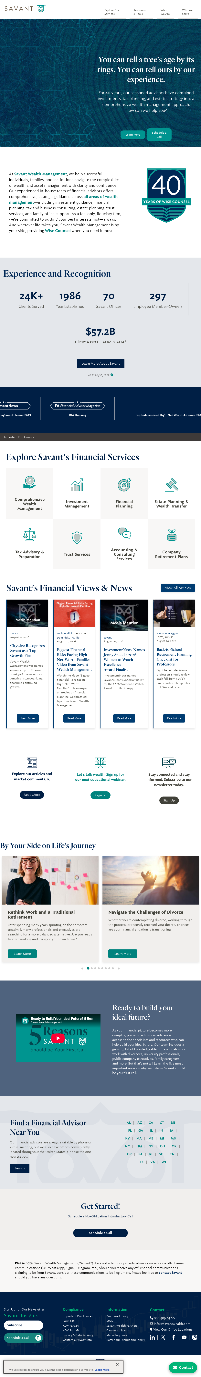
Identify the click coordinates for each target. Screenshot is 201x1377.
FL (130, 1130)
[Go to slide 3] (95, 968)
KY (128, 1138)
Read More (28, 718)
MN (174, 1138)
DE (173, 1123)
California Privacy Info (77, 1340)
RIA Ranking (46, 415)
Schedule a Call (159, 135)
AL (129, 1123)
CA (151, 1123)
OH (163, 1146)
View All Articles (178, 588)
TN (172, 1154)
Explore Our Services (111, 12)
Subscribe (14, 1325)
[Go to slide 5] (102, 968)
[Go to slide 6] (106, 968)
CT (162, 1123)
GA (141, 1130)
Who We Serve (187, 12)
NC (128, 1146)
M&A (109, 1321)
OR (129, 1154)
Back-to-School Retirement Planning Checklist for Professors (174, 657)
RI (151, 1154)
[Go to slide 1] (88, 968)
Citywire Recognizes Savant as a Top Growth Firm (27, 650)
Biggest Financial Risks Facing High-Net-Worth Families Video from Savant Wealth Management (74, 659)
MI (162, 1138)
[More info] (112, 375)
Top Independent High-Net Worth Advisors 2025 (127, 415)
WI (164, 1162)
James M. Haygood (168, 633)
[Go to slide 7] (109, 968)
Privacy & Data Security (78, 1335)
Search (20, 1168)
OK (174, 1146)
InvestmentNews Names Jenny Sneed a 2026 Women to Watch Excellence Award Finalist (124, 659)
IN (161, 1130)
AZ (140, 1123)
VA (153, 1162)
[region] (63, 1367)
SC (161, 1154)
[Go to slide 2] (92, 968)
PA (140, 1154)
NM (139, 1146)
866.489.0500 (164, 1318)
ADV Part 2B (71, 1330)
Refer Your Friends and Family (125, 1340)
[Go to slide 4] (99, 968)
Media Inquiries (116, 1335)
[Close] (117, 1364)
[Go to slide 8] (113, 968)
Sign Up (169, 800)
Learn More (132, 134)
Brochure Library (117, 1316)
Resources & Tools (139, 12)
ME (151, 1138)
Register (100, 795)
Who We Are (165, 12)
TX (141, 1162)
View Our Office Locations (172, 1329)
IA (172, 1130)
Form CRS (69, 1321)
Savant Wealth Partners (121, 1325)
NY (151, 1146)
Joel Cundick (64, 633)
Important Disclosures (19, 437)
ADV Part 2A (71, 1325)
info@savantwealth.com (172, 1324)
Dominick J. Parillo (68, 637)
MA (139, 1138)
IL (151, 1130)
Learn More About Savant (100, 363)
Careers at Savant (118, 1330)
